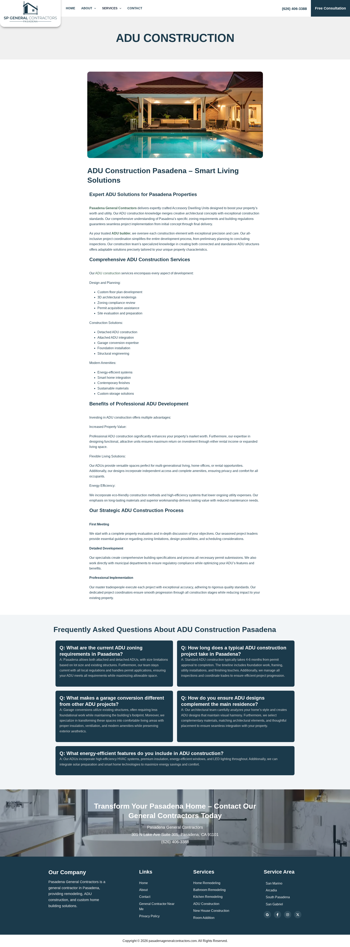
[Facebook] (277, 914)
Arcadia (271, 890)
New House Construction (211, 910)
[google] (267, 914)
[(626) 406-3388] (294, 7)
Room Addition (203, 917)
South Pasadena (278, 897)
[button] (94, 8)
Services (109, 8)
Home (70, 8)
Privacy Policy (149, 916)
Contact (134, 8)
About (86, 8)
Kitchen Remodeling (208, 896)
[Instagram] (287, 914)
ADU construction (108, 273)
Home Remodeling (206, 883)
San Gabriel (274, 904)
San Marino (274, 883)
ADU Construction (206, 904)
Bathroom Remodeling (209, 890)
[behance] (297, 914)
